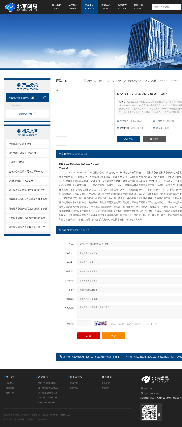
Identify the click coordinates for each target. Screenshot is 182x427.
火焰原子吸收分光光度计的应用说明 (27, 218)
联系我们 (138, 7)
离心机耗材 (16, 105)
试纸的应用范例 (16, 162)
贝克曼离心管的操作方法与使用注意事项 (29, 190)
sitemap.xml (42, 419)
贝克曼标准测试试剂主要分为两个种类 (28, 199)
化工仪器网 (19, 419)
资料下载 (10, 393)
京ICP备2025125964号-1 (61, 415)
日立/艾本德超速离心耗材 (21, 97)
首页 (100, 80)
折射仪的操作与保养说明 (21, 181)
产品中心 (89, 7)
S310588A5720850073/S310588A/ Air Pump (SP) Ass (99, 357)
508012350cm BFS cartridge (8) (48, 402)
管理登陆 (30, 419)
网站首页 (56, 7)
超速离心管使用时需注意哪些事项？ (27, 171)
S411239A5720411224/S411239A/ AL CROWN (158, 357)
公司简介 (10, 383)
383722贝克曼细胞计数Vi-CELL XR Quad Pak (48, 383)
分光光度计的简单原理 (22, 143)
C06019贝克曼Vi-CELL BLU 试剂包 (48, 393)
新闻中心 (105, 7)
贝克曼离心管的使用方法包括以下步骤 (28, 208)
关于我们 (72, 7)
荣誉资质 (10, 388)
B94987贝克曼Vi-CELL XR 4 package (48, 388)
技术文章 (74, 383)
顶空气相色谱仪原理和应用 (22, 153)
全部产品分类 (25, 114)
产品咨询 (128, 139)
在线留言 (122, 7)
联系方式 (106, 383)
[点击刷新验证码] (101, 323)
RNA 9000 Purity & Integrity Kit (48, 397)
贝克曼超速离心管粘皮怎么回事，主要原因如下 (29, 227)
